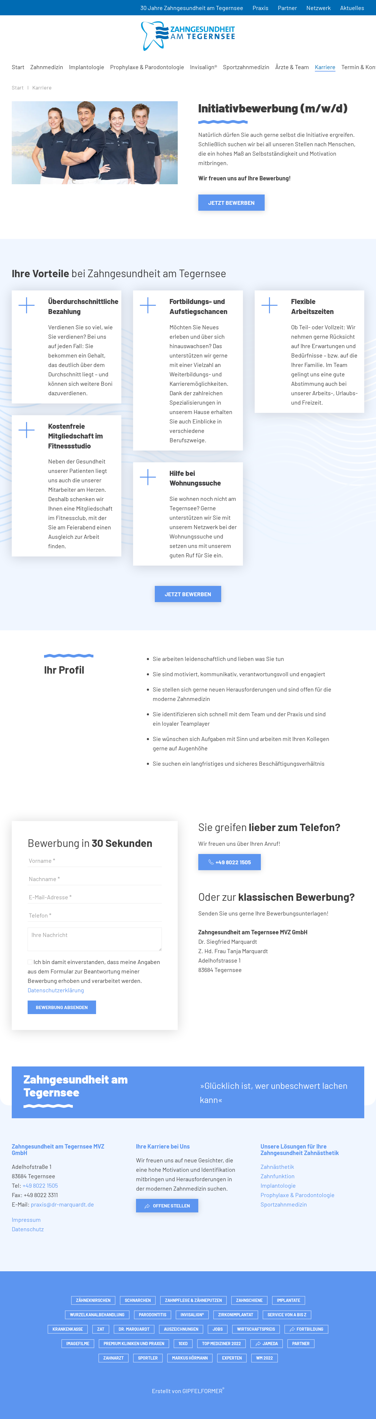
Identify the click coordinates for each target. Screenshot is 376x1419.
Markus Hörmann (190, 1357)
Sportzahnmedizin (246, 66)
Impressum (26, 1219)
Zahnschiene (249, 1300)
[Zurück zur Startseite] (188, 36)
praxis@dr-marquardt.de (62, 1204)
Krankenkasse (68, 1329)
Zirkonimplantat (235, 1314)
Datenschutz (28, 1228)
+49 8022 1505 (233, 862)
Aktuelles (352, 7)
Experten (232, 1357)
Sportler (148, 1357)
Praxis (260, 7)
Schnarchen (138, 1300)
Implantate (288, 1300)
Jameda (270, 1343)
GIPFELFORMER (203, 1390)
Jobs (218, 1329)
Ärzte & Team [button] (292, 66)
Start (18, 66)
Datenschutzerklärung (56, 989)
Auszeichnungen (181, 1329)
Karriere (325, 66)
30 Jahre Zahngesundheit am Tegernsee (191, 7)
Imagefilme (77, 1343)
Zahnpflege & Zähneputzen (193, 1300)
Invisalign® (203, 66)
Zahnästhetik (277, 1166)
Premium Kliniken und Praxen (134, 1343)
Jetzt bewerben (231, 202)
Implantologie (86, 66)
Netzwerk (318, 7)
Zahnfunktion (278, 1175)
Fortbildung (310, 1329)
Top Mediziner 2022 (221, 1343)
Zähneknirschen (93, 1300)
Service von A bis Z (287, 1314)
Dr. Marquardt (134, 1329)
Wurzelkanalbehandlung (97, 1314)
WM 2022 (264, 1357)
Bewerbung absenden (62, 1007)
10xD (183, 1343)
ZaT (100, 1329)
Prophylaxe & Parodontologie (147, 66)
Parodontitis (152, 1314)
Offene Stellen (171, 1205)
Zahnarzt (113, 1357)
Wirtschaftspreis (256, 1329)
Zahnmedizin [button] (46, 66)
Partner (287, 7)
